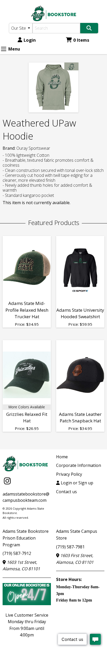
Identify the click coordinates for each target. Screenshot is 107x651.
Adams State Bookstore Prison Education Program (26, 537)
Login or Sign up (76, 483)
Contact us (66, 491)
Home (62, 457)
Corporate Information (78, 465)
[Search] (89, 28)
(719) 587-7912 (17, 553)
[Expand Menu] (3, 49)
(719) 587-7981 (70, 547)
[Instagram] (7, 481)
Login (30, 40)
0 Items (81, 40)
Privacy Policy (69, 474)
